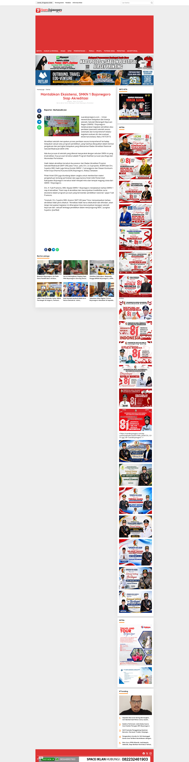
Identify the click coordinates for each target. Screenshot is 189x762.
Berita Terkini (64, 103)
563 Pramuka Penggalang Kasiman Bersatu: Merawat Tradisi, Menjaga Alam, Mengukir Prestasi (135, 731)
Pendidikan (90, 103)
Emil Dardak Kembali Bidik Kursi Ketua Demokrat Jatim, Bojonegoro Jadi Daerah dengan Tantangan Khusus (75, 299)
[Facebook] (143, 753)
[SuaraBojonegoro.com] (48, 10)
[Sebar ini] (39, 111)
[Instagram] (150, 753)
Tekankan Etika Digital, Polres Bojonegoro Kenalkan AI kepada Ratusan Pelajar (101, 299)
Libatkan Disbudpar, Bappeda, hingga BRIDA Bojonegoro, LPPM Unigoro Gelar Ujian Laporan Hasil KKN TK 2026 (101, 277)
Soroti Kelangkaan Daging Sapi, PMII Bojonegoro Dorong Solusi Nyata (75, 277)
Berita (58, 103)
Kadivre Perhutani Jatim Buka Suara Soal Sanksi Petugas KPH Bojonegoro (136, 725)
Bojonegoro (72, 103)
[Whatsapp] (39, 127)
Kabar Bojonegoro (81, 103)
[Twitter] (147, 753)
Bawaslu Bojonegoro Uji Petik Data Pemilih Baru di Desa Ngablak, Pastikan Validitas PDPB (49, 277)
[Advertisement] (94, 32)
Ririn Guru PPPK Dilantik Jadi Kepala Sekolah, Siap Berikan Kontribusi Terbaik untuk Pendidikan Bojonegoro (137, 743)
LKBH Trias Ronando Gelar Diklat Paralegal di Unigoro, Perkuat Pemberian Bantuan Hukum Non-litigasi (49, 299)
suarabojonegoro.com (90, 117)
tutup (41, 757)
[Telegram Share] (39, 122)
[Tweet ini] (39, 116)
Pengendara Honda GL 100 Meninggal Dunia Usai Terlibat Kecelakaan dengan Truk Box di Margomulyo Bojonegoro (136, 737)
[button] (152, 3)
